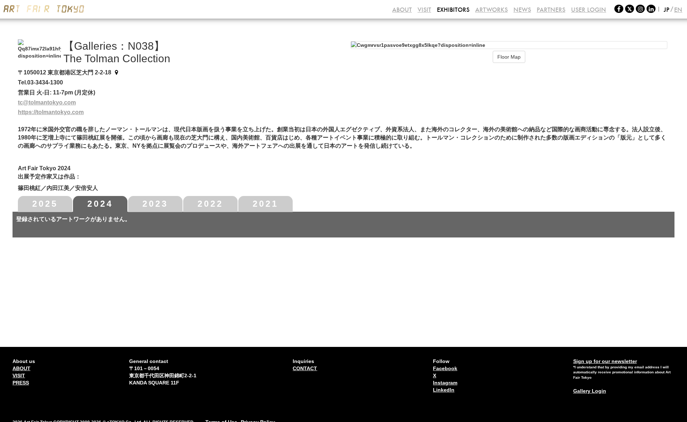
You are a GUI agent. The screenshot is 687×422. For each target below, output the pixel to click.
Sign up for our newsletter (605, 361)
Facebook (445, 368)
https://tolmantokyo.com (51, 112)
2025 (45, 203)
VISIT (424, 10)
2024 (100, 203)
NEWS (522, 10)
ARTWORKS (491, 10)
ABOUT (402, 10)
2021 (265, 203)
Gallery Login (589, 391)
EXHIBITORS (453, 10)
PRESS (21, 383)
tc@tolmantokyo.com (47, 102)
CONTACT (305, 368)
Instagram (445, 383)
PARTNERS (551, 10)
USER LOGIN (588, 10)
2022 (210, 203)
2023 (155, 203)
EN (678, 10)
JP (666, 10)
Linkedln (443, 390)
